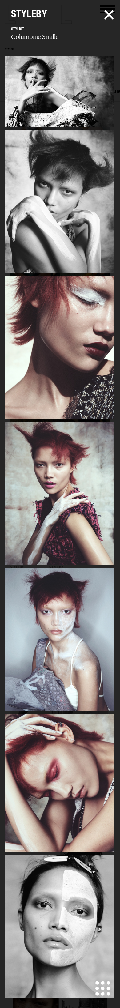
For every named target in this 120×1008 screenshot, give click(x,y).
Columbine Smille (35, 36)
